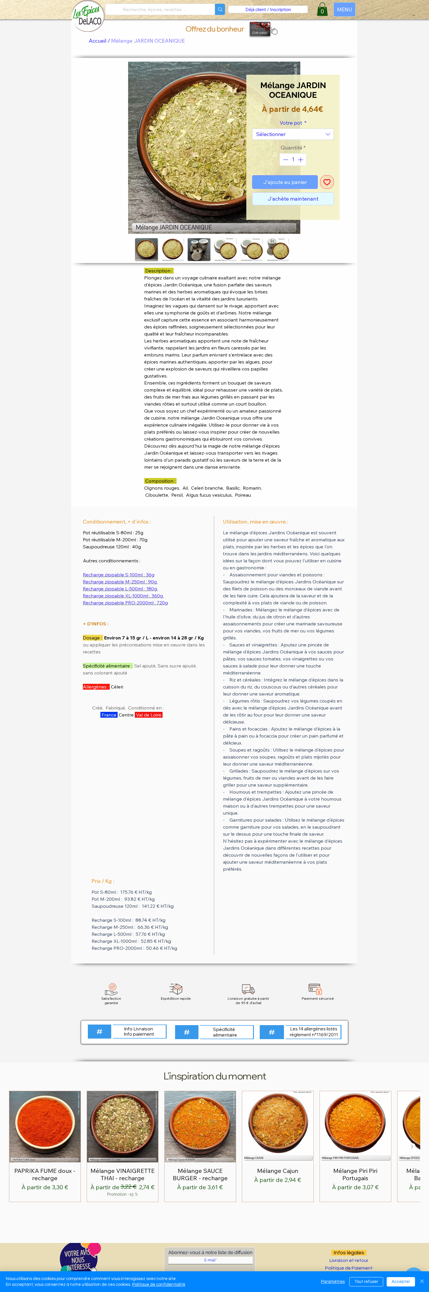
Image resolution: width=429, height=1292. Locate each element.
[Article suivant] (412, 1146)
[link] (322, 9)
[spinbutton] (293, 160)
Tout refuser (366, 1281)
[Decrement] (285, 160)
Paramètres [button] (333, 1281)
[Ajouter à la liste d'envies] (327, 182)
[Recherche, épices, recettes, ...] (220, 9)
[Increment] (301, 160)
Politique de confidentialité (158, 1284)
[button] (272, 30)
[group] (214, 1146)
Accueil (98, 40)
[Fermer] (421, 1281)
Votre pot (293, 123)
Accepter (401, 1281)
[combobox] (293, 134)
